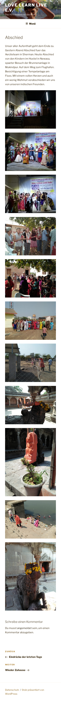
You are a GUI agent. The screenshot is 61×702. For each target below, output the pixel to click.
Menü (32, 23)
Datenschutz (12, 689)
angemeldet (24, 628)
